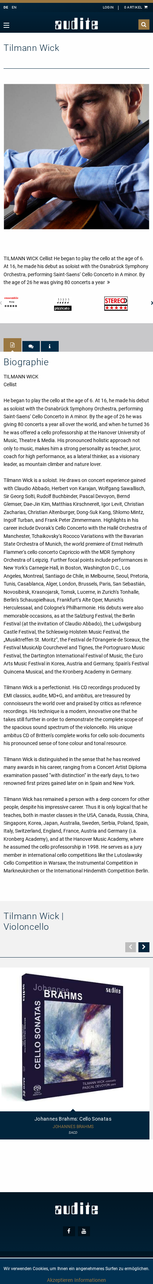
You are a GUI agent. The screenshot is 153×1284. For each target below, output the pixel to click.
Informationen (90, 1280)
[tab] (12, 345)
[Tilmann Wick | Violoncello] (76, 156)
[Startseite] (76, 23)
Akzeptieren (60, 1280)
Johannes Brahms (73, 1127)
